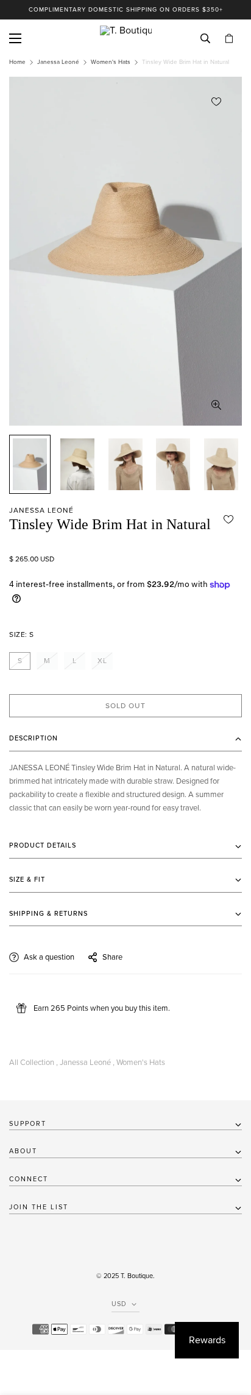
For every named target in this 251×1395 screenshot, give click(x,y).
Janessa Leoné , (87, 1062)
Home (17, 62)
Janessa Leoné (58, 62)
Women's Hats (110, 62)
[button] (229, 39)
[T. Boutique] (126, 38)
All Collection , (33, 1062)
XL (102, 660)
